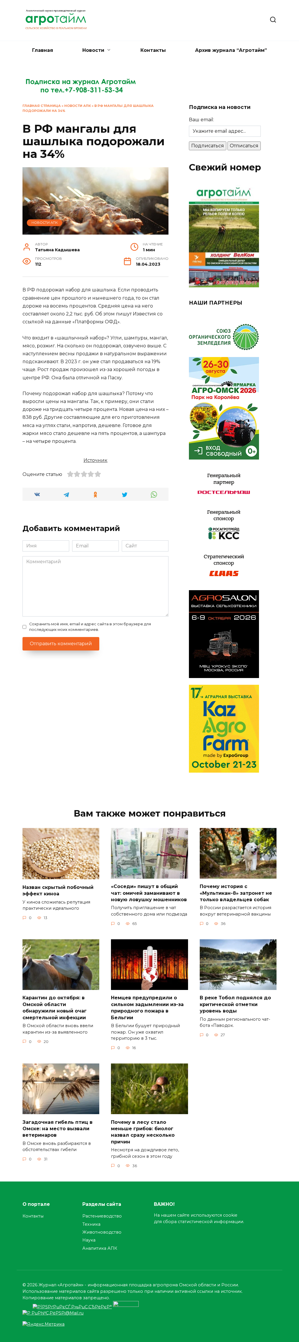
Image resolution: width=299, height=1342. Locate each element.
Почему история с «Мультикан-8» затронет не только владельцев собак (236, 893)
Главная (42, 50)
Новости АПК (77, 106)
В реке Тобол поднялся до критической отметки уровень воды (235, 1004)
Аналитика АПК (99, 1248)
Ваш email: (201, 119)
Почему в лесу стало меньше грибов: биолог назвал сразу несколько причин (143, 1131)
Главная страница (41, 106)
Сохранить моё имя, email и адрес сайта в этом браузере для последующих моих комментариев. (90, 627)
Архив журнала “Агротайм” (231, 50)
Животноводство (101, 1232)
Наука (88, 1240)
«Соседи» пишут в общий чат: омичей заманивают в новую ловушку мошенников (149, 893)
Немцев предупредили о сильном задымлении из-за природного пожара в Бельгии (147, 1007)
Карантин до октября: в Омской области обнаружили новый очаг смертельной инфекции (54, 1007)
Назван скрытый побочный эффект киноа (57, 890)
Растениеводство (102, 1216)
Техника (91, 1224)
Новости (93, 50)
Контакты (153, 50)
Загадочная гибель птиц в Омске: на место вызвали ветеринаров (57, 1128)
